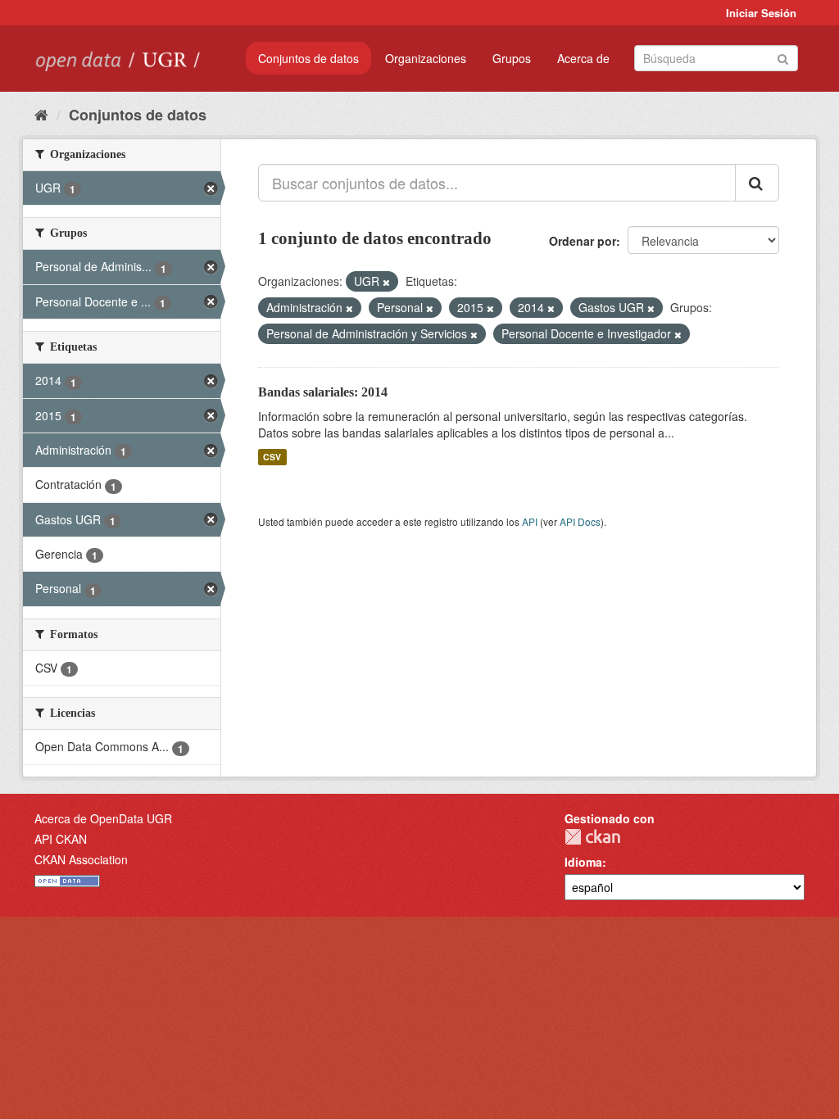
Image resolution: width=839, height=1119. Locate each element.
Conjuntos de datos (308, 58)
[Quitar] (386, 281)
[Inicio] (41, 114)
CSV (272, 457)
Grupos (511, 58)
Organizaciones (425, 58)
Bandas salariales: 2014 (323, 392)
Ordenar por (582, 241)
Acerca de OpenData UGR (103, 818)
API (529, 521)
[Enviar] (783, 57)
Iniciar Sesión (761, 12)
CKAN (592, 836)
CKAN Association (81, 859)
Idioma (583, 862)
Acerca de (583, 58)
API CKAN (60, 839)
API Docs (580, 521)
